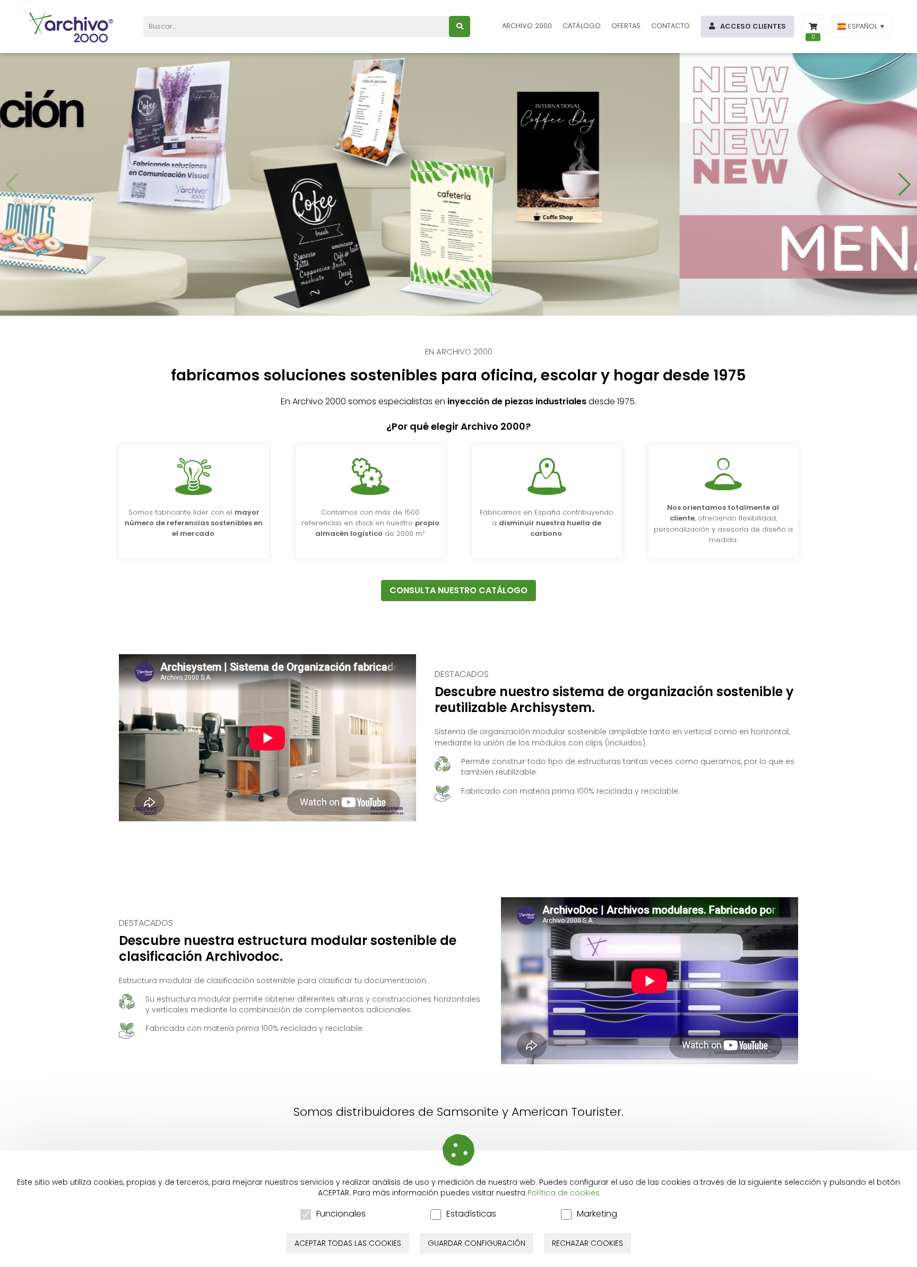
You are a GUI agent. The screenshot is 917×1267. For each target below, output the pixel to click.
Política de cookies (563, 1192)
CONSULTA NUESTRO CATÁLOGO (458, 590)
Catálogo (582, 26)
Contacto (670, 26)
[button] (904, 184)
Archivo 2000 (527, 26)
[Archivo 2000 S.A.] (72, 26)
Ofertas (626, 26)
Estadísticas (471, 1214)
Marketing (597, 1214)
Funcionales (341, 1214)
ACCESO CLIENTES (753, 26)
